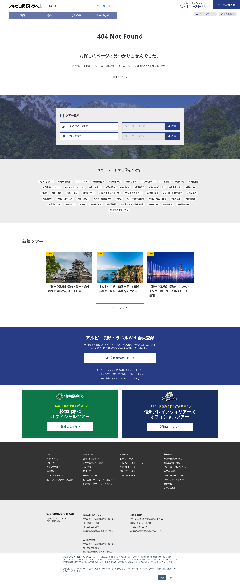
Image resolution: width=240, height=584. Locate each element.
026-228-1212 (93, 548)
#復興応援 (175, 198)
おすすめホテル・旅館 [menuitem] (93, 462)
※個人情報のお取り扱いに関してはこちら (119, 378)
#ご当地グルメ (148, 181)
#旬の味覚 (124, 187)
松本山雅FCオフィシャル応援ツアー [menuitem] (99, 479)
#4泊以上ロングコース (109, 193)
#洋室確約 (191, 193)
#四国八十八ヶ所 (65, 198)
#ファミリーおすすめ (74, 187)
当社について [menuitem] (52, 458)
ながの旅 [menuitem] (87, 467)
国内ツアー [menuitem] (88, 454)
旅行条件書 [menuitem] (169, 454)
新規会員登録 (229, 14)
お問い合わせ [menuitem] (170, 488)
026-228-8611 (93, 527)
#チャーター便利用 (135, 198)
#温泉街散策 (174, 187)
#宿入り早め (72, 193)
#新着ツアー (88, 193)
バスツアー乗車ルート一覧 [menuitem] (131, 462)
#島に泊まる (94, 187)
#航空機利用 (98, 181)
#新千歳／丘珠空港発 (172, 193)
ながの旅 (76, 15)
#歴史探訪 (110, 187)
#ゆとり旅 (56, 193)
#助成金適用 (152, 193)
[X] (98, 6)
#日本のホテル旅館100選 (132, 204)
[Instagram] (109, 6)
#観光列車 (47, 198)
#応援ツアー (96, 204)
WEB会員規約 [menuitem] (170, 471)
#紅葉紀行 (139, 187)
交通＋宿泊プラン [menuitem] (91, 458)
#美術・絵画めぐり (102, 198)
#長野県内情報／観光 (119, 210)
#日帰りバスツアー (51, 187)
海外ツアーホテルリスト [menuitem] (130, 471)
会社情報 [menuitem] (50, 471)
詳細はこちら (69, 426)
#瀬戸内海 (153, 204)
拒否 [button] (171, 577)
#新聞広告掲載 (64, 181)
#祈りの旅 (190, 187)
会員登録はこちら (121, 358)
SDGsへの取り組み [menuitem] (54, 475)
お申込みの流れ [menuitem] (127, 458)
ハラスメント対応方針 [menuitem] (174, 479)
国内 (22, 15)
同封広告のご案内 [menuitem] (128, 475)
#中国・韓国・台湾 (157, 198)
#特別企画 (167, 204)
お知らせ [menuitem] (52, 6)
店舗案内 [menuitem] (124, 454)
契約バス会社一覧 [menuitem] (128, 467)
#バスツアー (81, 181)
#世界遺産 (164, 181)
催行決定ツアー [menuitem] (90, 475)
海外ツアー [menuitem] (88, 471)
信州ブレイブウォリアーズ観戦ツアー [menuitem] (99, 483)
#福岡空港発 (183, 204)
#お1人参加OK (46, 181)
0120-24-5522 (93, 523)
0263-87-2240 (140, 527)
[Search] (172, 136)
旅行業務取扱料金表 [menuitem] (173, 458)
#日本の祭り (83, 198)
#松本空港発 (131, 181)
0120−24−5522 (197, 6)
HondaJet (103, 15)
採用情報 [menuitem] (168, 483)
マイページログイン (206, 14)
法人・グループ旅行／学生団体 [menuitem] (60, 479)
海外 (49, 15)
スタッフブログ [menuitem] (53, 467)
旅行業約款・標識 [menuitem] (172, 462)
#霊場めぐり (54, 204)
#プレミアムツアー (133, 193)
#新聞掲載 (111, 204)
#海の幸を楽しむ (156, 187)
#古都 (82, 204)
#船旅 (44, 193)
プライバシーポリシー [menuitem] (174, 475)
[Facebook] (104, 6)
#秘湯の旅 (190, 198)
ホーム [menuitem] (49, 454)
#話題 (119, 198)
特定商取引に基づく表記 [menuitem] (175, 467)
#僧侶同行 (70, 204)
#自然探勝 (193, 181)
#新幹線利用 (114, 181)
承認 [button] (162, 577)
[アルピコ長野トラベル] (25, 6)
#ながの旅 (179, 181)
